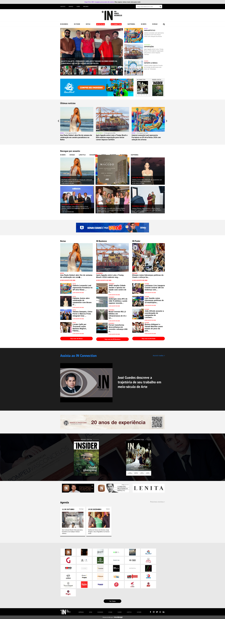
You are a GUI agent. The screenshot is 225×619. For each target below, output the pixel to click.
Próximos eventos (157, 502)
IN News (143, 24)
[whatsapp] (160, 612)
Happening (131, 24)
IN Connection (116, 24)
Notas (88, 24)
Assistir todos (158, 355)
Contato (62, 6)
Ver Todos (112, 601)
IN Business (64, 24)
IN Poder (77, 24)
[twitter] (157, 612)
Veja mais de (76, 338)
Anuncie (71, 6)
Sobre (78, 6)
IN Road (155, 24)
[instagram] (153, 612)
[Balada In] (65, 611)
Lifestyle (82, 155)
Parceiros (85, 6)
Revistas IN (100, 24)
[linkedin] (163, 612)
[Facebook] (150, 612)
